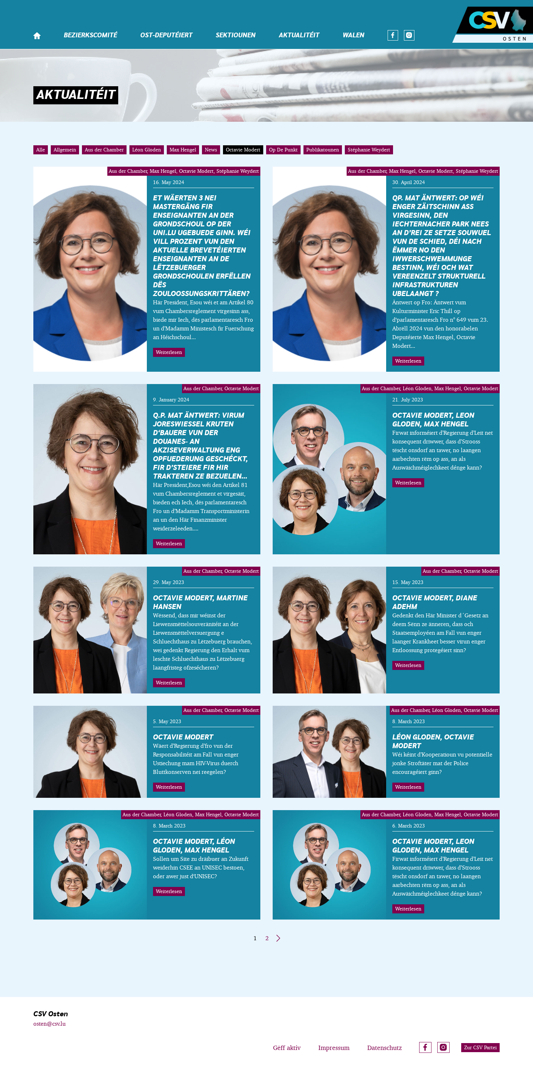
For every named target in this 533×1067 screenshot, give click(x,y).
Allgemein (65, 149)
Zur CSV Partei (480, 1047)
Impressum (334, 1047)
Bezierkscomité (90, 35)
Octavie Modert (243, 149)
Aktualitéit (299, 35)
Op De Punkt (283, 149)
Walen (353, 35)
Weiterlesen (169, 352)
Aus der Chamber (104, 149)
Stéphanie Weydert (369, 149)
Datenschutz (384, 1047)
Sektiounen (236, 35)
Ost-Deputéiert (166, 35)
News (211, 149)
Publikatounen (322, 149)
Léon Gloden (146, 149)
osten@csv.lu (49, 1024)
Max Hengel (183, 149)
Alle (40, 149)
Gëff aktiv (287, 1047)
